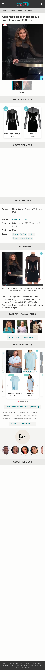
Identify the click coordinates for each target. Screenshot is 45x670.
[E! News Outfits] (22, 437)
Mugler (15, 234)
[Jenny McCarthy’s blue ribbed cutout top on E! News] (9, 326)
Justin (6, 455)
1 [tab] (18, 401)
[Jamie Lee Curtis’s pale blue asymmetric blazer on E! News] (22, 326)
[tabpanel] (22, 374)
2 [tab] (21, 401)
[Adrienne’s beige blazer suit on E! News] (36, 326)
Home (4, 11)
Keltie (15, 455)
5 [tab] (27, 401)
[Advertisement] (22, 172)
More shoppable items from (21, 407)
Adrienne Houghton (25, 11)
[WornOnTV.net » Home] (22, 4)
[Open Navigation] (3, 4)
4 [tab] (25, 401)
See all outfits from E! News (21, 337)
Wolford (23, 234)
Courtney (34, 455)
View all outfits (20, 424)
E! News (12, 11)
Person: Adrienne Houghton (22, 238)
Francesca (24, 455)
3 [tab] (23, 401)
